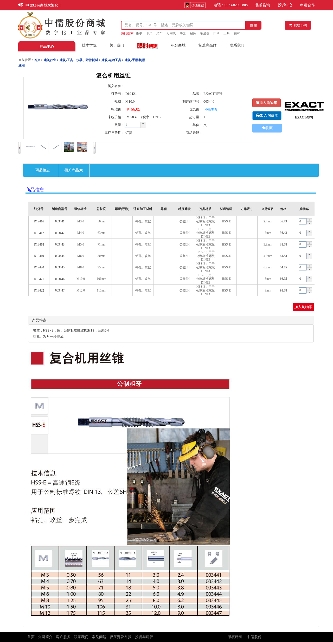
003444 (60, 256)
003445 (60, 267)
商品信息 (42, 170)
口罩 (216, 33)
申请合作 (307, 5)
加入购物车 (268, 103)
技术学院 (89, 45)
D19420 (39, 267)
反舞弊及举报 (121, 637)
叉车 (159, 33)
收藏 (269, 128)
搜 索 (253, 25)
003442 (60, 233)
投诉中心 (285, 5)
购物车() (300, 25)
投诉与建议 (144, 637)
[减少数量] (143, 126)
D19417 (39, 233)
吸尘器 (204, 33)
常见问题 (99, 637)
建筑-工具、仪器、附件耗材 (78, 60)
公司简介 (45, 637)
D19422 (39, 290)
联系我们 (237, 45)
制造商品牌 (207, 45)
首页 (31, 637)
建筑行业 (50, 60)
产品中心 (47, 47)
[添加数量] (143, 123)
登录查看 (211, 109)
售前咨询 (262, 5)
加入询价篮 (269, 115)
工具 (226, 33)
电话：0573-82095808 (231, 5)
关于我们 (117, 45)
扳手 (139, 33)
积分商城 (178, 45)
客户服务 (63, 637)
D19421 (39, 279)
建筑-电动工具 (111, 60)
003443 (60, 244)
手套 (183, 33)
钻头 (193, 33)
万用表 (171, 33)
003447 (60, 290)
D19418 (39, 244)
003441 (60, 221)
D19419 (39, 256)
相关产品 (73, 170)
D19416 (39, 221)
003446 (60, 279)
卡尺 (149, 33)
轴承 (237, 33)
